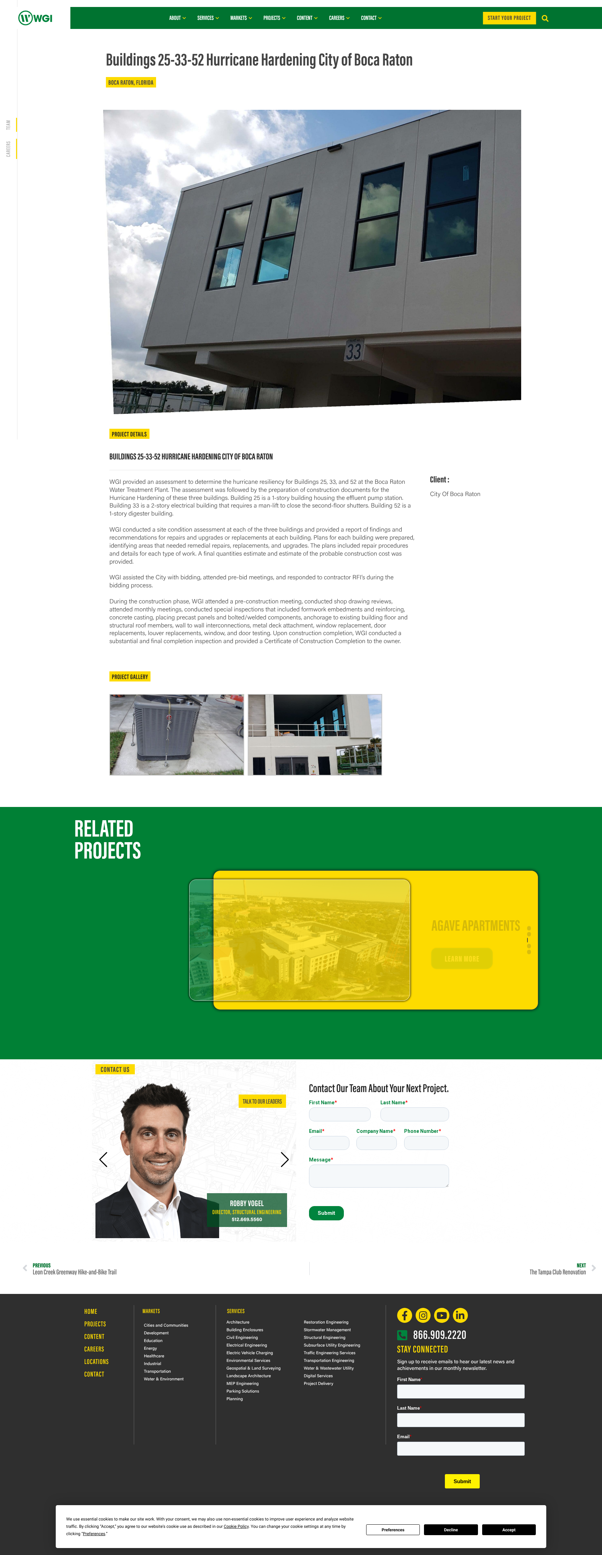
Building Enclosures (244, 1329)
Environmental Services (248, 1360)
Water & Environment (164, 1378)
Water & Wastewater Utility (329, 1368)
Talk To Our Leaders (262, 1101)
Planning (234, 1398)
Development (156, 1332)
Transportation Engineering (329, 1360)
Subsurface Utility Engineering (332, 1345)
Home (90, 1311)
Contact (94, 1374)
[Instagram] (423, 1315)
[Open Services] (217, 17)
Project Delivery (318, 1383)
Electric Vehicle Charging (249, 1352)
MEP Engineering (242, 1383)
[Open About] (184, 17)
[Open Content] (316, 17)
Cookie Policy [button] (236, 1526)
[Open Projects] (284, 17)
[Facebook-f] (404, 1315)
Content (94, 1336)
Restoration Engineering (326, 1322)
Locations (96, 1361)
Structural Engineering (325, 1337)
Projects (95, 1324)
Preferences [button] (94, 1533)
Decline (451, 1529)
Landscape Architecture (248, 1375)
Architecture (237, 1322)
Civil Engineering (242, 1337)
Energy (150, 1348)
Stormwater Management (327, 1329)
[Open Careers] (348, 17)
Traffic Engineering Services (329, 1352)
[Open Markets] (250, 17)
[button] (545, 19)
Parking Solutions (242, 1391)
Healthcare (154, 1355)
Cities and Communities (166, 1325)
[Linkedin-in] (460, 1315)
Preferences (392, 1529)
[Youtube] (441, 1315)
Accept (509, 1529)
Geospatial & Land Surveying (253, 1368)
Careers (94, 1349)
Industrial (152, 1363)
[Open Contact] (380, 17)
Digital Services (318, 1375)
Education (153, 1340)
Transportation (157, 1371)
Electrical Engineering (246, 1345)
